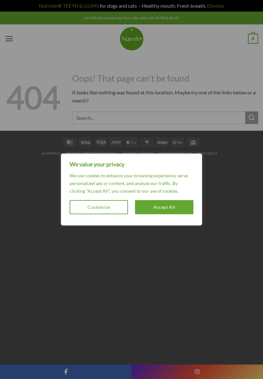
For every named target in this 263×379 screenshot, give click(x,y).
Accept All (164, 207)
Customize (99, 207)
